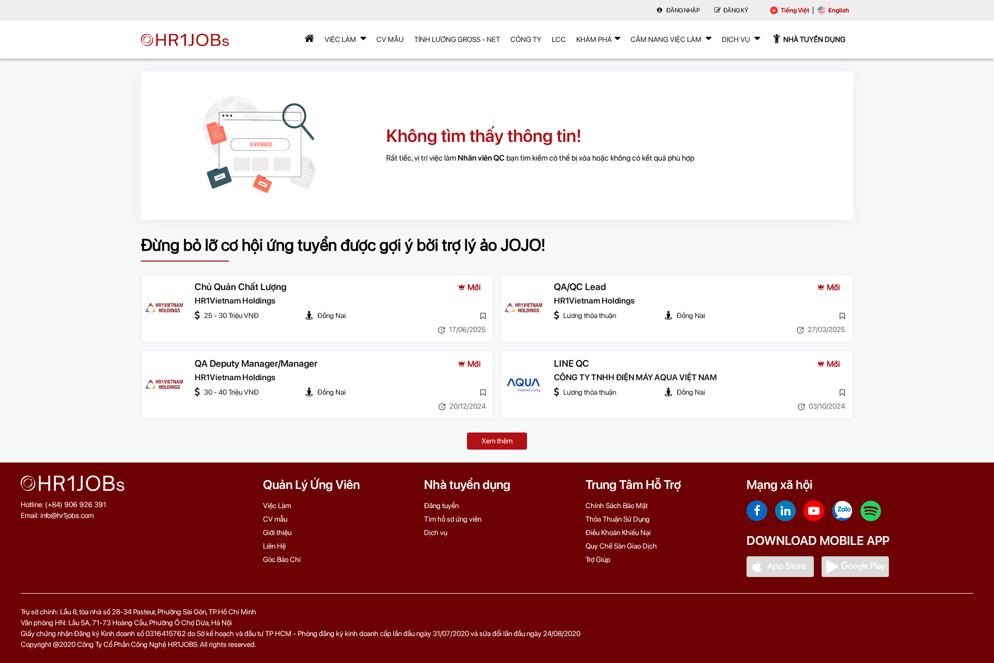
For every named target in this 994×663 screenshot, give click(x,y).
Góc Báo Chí (282, 559)
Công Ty (526, 39)
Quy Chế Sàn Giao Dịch (621, 546)
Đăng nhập (682, 10)
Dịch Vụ (737, 39)
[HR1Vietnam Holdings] (164, 308)
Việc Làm (341, 39)
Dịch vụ (435, 532)
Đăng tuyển (441, 505)
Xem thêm (497, 441)
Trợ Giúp (598, 559)
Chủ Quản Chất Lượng (240, 286)
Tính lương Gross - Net (457, 39)
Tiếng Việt (795, 10)
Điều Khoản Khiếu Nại (618, 532)
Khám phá (594, 39)
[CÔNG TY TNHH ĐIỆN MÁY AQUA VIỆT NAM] (523, 385)
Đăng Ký (735, 10)
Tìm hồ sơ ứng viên (452, 519)
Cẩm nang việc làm (667, 39)
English (838, 10)
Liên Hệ (274, 546)
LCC (559, 39)
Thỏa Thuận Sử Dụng (618, 519)
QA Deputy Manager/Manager (256, 363)
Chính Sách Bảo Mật (617, 505)
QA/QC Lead (580, 286)
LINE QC (571, 363)
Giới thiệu (277, 532)
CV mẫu (390, 39)
